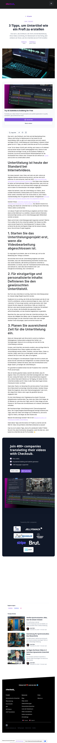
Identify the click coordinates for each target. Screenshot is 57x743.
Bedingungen (21, 728)
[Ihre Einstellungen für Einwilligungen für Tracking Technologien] (8, 740)
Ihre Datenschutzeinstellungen (33, 741)
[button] (51, 3)
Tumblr (46, 155)
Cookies (34, 728)
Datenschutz (28, 728)
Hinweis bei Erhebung (17, 741)
